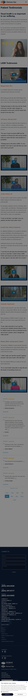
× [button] (26, 682)
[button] (14, 692)
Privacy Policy (15, 690)
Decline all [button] (20, 694)
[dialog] (14, 689)
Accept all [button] (7, 694)
